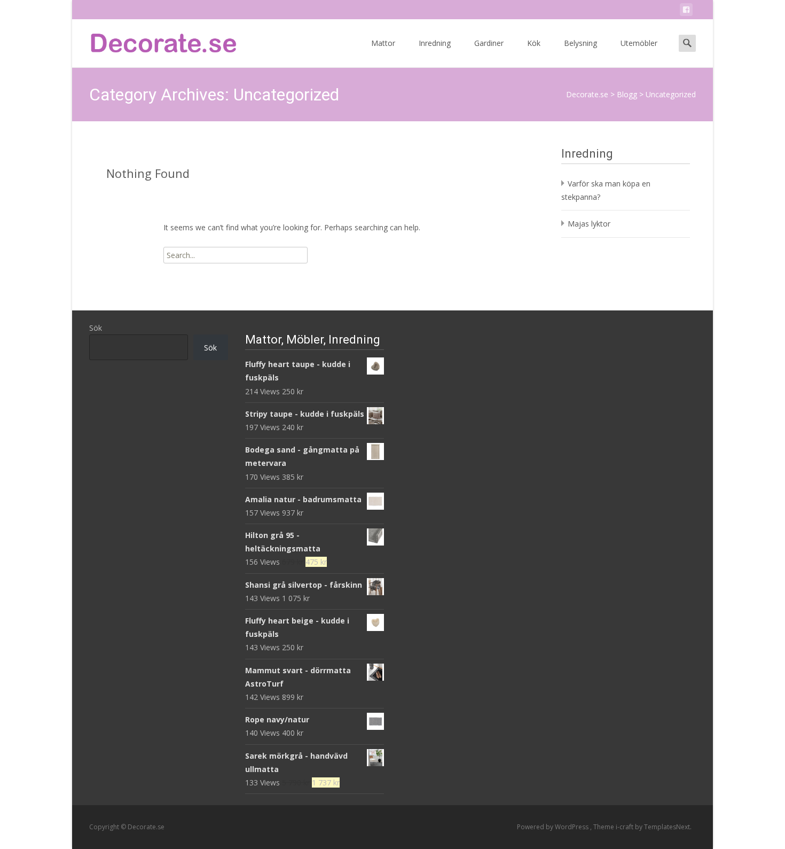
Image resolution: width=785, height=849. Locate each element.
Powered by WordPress (553, 826)
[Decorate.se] (155, 40)
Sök (95, 328)
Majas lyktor (589, 224)
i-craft (625, 826)
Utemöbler (639, 43)
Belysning (580, 43)
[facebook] (686, 11)
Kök (533, 43)
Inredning (435, 43)
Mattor (383, 43)
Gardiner (489, 43)
